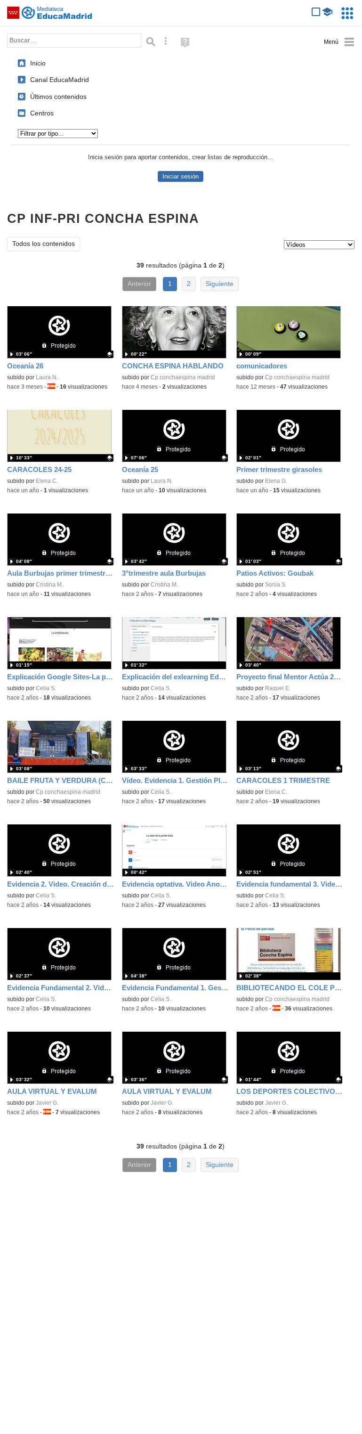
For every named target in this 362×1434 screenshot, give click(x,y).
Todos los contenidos (43, 243)
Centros (42, 113)
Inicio (38, 63)
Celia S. (46, 688)
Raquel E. (277, 688)
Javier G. (47, 1103)
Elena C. (47, 481)
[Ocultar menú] (339, 42)
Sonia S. (276, 584)
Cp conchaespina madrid (183, 377)
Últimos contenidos (58, 96)
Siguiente (219, 283)
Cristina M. (49, 584)
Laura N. (47, 377)
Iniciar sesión (180, 176)
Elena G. (276, 481)
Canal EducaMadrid (59, 79)
